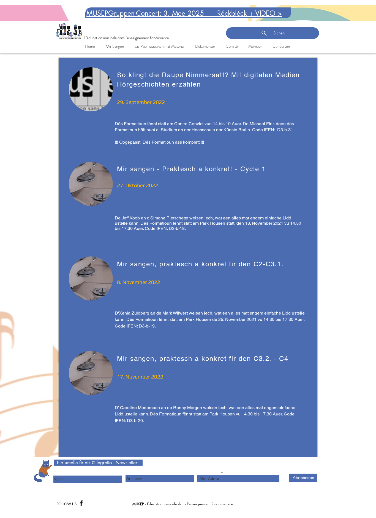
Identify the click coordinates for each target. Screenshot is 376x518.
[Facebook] (81, 503)
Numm (58, 474)
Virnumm (133, 473)
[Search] (317, 27)
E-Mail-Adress (208, 473)
